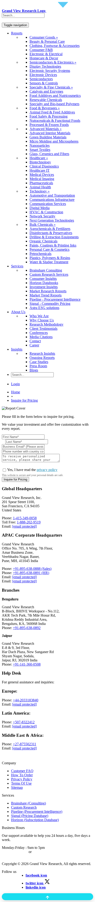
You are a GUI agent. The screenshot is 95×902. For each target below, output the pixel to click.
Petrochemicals (40, 254)
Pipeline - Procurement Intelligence (55, 299)
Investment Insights (44, 287)
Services (17, 266)
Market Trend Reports (46, 295)
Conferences (39, 333)
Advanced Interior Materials (50, 133)
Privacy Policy (21, 779)
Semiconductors (41, 79)
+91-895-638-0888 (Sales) (32, 569)
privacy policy (47, 470)
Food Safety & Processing (49, 116)
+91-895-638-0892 (27, 628)
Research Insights (42, 353)
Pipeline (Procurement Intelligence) (36, 811)
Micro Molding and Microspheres (54, 141)
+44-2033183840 (25, 700)
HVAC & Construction (46, 212)
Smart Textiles (40, 150)
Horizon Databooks (44, 283)
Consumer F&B (41, 50)
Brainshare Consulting (46, 270)
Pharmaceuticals (41, 183)
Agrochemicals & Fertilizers (50, 229)
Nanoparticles (40, 145)
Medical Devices (42, 175)
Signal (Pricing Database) (29, 816)
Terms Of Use (21, 783)
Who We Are (39, 316)
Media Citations (41, 337)
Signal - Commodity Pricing (50, 304)
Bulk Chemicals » (43, 224)
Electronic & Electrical (46, 54)
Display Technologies (45, 66)
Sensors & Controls (44, 83)
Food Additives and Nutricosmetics (55, 96)
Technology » (40, 191)
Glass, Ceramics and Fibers (49, 154)
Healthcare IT (40, 170)
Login (15, 384)
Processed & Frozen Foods (49, 125)
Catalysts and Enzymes (46, 91)
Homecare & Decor (44, 58)
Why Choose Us (42, 320)
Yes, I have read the (32, 470)
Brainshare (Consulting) (28, 803)
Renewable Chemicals (46, 100)
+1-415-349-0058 (15, 852)
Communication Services (48, 204)
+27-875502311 (24, 744)
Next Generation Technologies (52, 220)
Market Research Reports (48, 291)
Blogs (34, 370)
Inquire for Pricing (24, 400)
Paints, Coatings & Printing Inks (53, 245)
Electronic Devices (43, 75)
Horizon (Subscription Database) (35, 820)
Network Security (42, 216)
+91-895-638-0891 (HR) (31, 573)
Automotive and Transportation (52, 195)
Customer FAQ (22, 771)
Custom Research (24, 807)
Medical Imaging (42, 179)
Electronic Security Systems (50, 71)
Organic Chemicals (43, 241)
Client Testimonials (43, 328)
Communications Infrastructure (52, 200)
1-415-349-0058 (25, 518)
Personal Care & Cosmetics (49, 249)
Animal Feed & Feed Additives (52, 112)
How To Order (22, 775)
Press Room (38, 366)
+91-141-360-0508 (27, 664)
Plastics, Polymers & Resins (50, 258)
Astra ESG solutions (44, 308)
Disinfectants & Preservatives (51, 233)
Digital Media (40, 208)
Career (34, 345)
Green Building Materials (48, 137)
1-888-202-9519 (29, 522)
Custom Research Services (49, 274)
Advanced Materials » (46, 129)
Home (15, 392)
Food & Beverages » (45, 108)
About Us (18, 312)
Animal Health (40, 187)
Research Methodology (46, 324)
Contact (35, 341)
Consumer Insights (43, 279)
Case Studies (39, 362)
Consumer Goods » (44, 37)
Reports (16, 33)
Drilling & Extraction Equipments (54, 237)
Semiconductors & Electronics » (53, 62)
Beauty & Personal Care (47, 41)
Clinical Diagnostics (44, 166)
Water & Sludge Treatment (49, 262)
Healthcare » (39, 158)
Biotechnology (40, 162)
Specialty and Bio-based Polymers (54, 104)
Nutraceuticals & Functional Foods (55, 120)
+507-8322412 (24, 722)
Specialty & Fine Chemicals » (51, 87)
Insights (16, 349)
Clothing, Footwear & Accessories (55, 46)
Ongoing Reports (42, 358)
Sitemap (17, 787)
